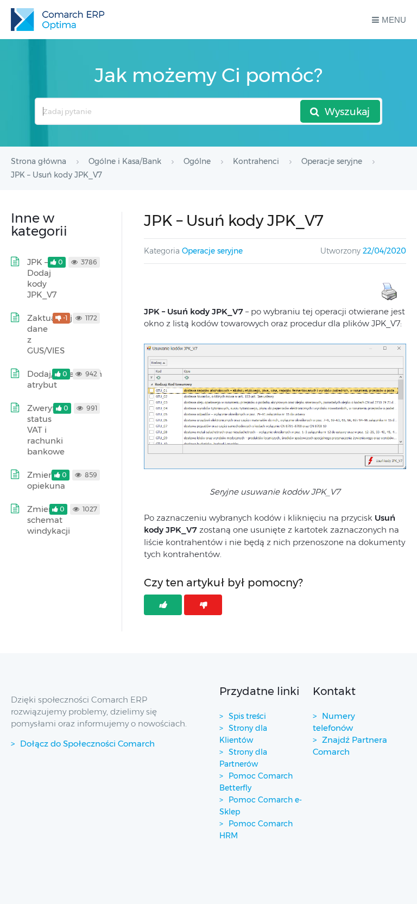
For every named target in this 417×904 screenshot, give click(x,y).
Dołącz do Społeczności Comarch (87, 743)
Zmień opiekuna (46, 480)
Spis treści (247, 716)
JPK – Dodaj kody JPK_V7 (42, 278)
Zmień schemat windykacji (48, 520)
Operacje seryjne (212, 251)
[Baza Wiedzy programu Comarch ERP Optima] (57, 19)
